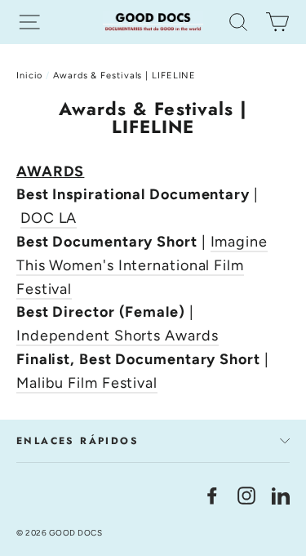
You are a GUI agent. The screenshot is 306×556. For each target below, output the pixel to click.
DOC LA (48, 218)
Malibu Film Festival (86, 383)
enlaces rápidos (77, 441)
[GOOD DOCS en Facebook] (212, 495)
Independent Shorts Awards (117, 336)
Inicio (29, 75)
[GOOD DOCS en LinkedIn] (281, 495)
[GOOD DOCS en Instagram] (246, 495)
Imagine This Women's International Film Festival (142, 265)
